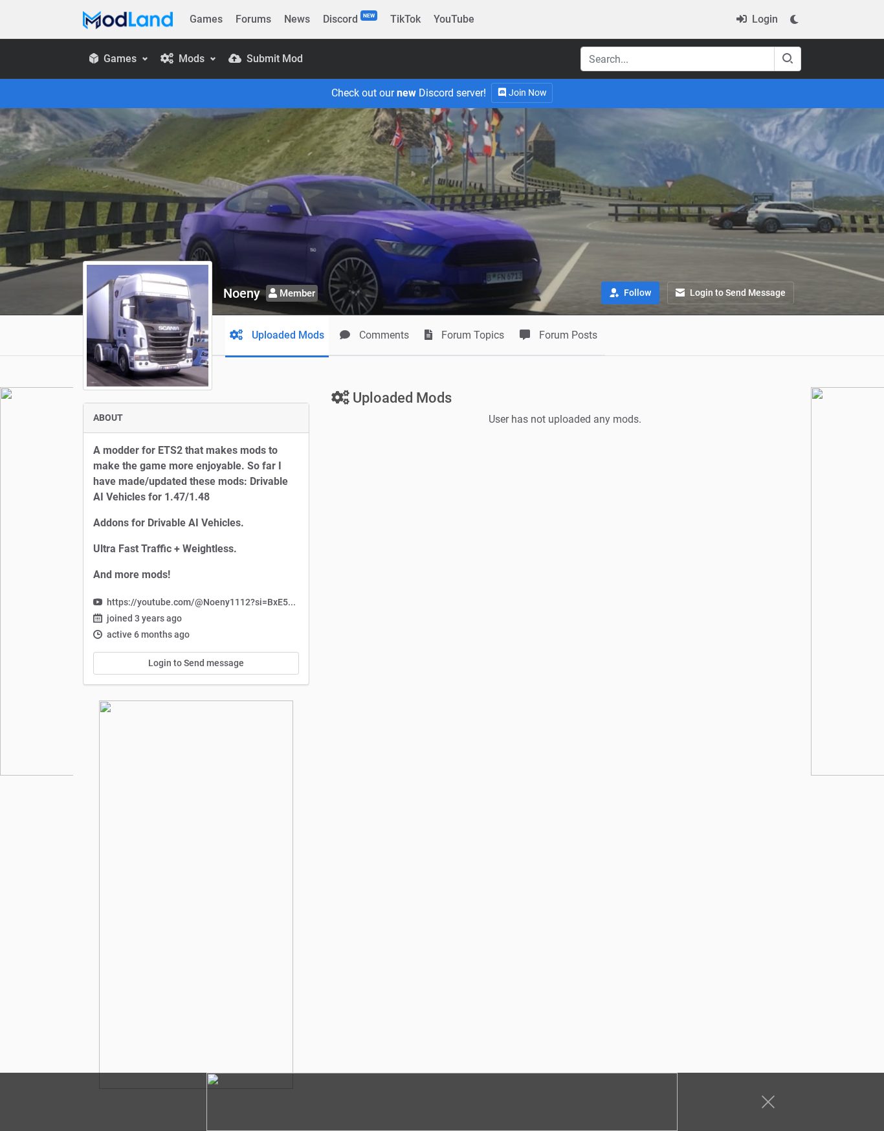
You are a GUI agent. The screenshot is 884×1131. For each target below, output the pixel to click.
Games (206, 19)
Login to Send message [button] (196, 663)
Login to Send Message (737, 292)
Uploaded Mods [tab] (286, 335)
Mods (191, 58)
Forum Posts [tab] (566, 335)
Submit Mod (273, 58)
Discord (349, 18)
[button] (630, 293)
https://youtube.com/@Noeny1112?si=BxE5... (201, 602)
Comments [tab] (383, 335)
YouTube (454, 19)
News (297, 19)
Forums (253, 19)
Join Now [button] (527, 92)
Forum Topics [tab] (471, 335)
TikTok (405, 19)
